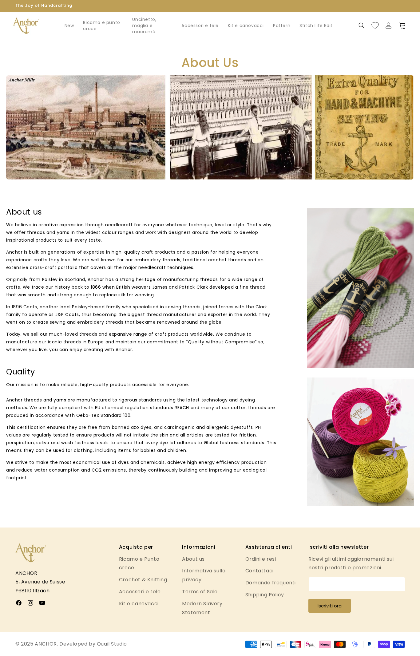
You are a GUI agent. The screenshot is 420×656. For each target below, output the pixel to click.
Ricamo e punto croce (101, 25)
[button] (361, 25)
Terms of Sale (200, 591)
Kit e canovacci (246, 25)
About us (193, 559)
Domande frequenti (270, 582)
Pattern (281, 25)
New (69, 25)
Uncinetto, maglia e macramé (144, 25)
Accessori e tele (200, 25)
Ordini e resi (260, 559)
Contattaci (259, 570)
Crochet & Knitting (143, 579)
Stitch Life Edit (316, 25)
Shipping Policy (264, 594)
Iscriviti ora (330, 606)
